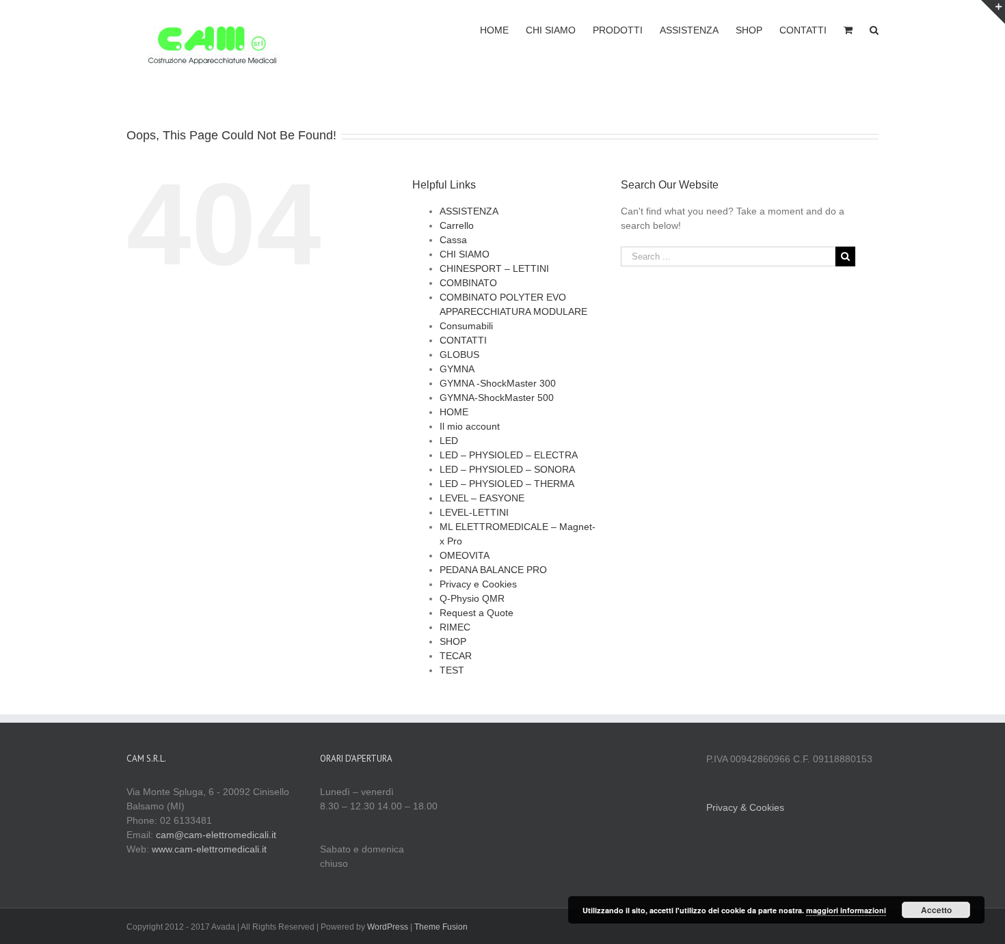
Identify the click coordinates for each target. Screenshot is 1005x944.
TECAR (456, 655)
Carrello (457, 225)
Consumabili (466, 325)
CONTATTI (463, 340)
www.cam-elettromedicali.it (209, 849)
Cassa (453, 239)
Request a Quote (476, 612)
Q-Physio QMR (472, 598)
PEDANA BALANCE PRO (493, 569)
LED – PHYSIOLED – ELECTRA (509, 454)
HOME (454, 411)
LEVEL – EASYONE (482, 497)
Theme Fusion (441, 927)
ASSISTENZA (469, 211)
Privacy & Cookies (745, 807)
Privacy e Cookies (478, 584)
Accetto (936, 910)
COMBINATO (468, 282)
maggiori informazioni (846, 910)
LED (449, 440)
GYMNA (457, 368)
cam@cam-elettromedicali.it (216, 834)
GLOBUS (459, 354)
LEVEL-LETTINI (474, 512)
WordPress (387, 927)
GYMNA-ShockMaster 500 (497, 397)
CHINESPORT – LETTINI (494, 268)
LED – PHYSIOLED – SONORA (507, 469)
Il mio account (470, 426)
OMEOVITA (465, 555)
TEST (452, 670)
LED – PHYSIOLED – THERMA (507, 483)
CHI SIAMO (465, 254)
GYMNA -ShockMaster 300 (498, 383)
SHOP (453, 641)
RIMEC (455, 627)
